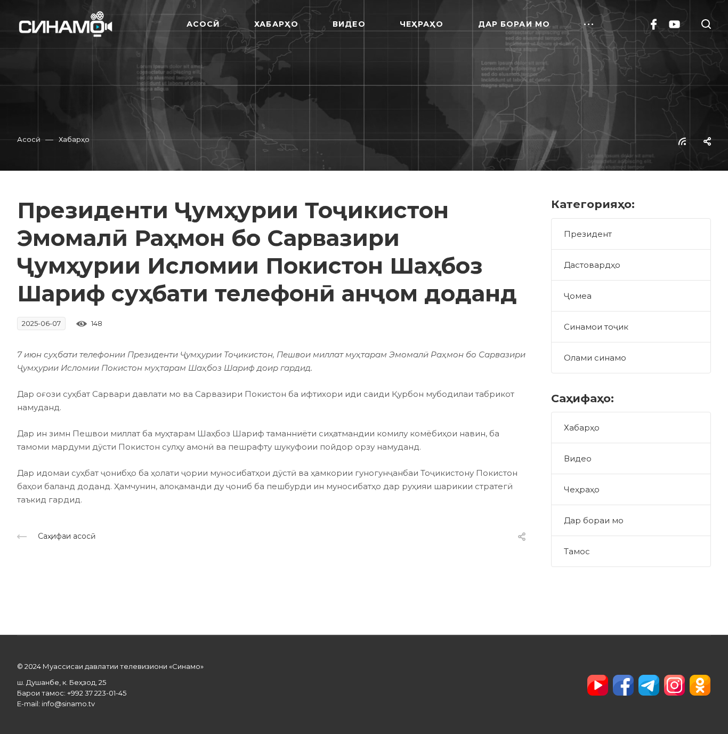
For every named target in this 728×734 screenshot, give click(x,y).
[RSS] (682, 140)
